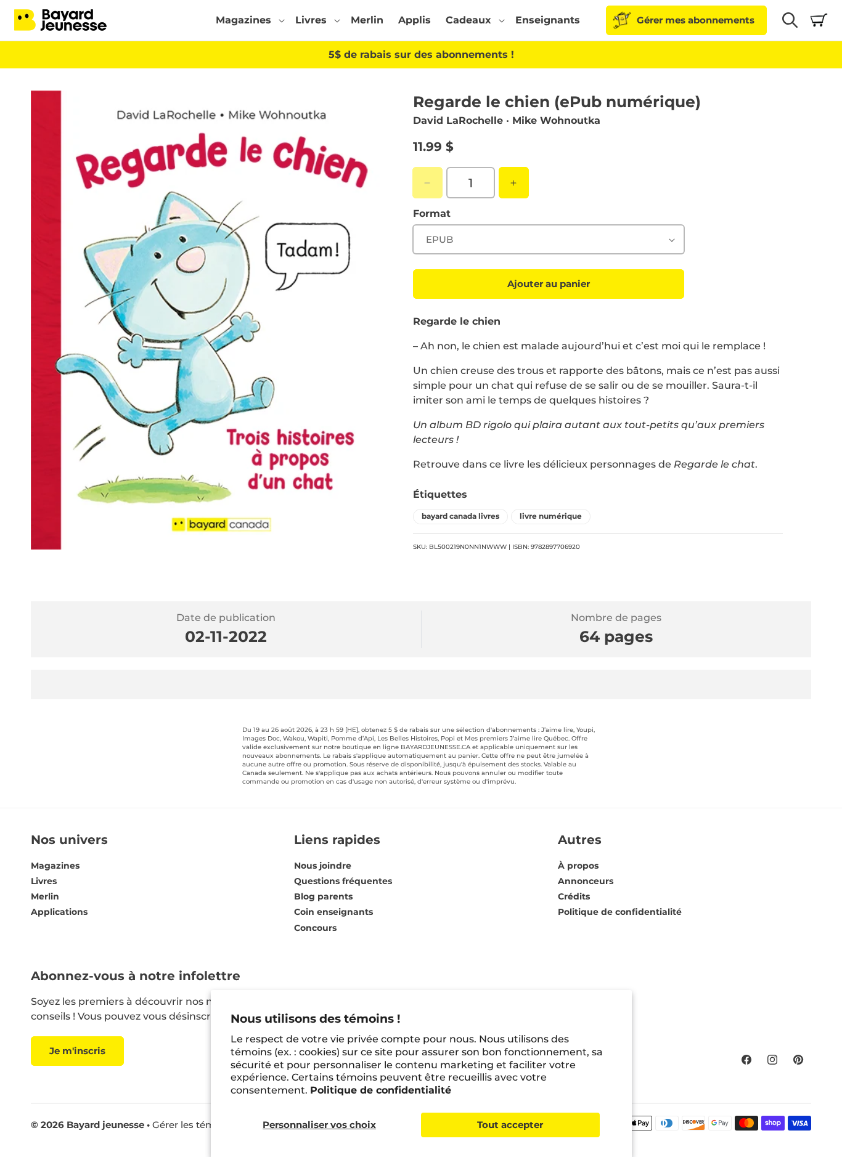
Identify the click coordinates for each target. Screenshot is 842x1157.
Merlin (45, 897)
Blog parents (323, 897)
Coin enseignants (333, 912)
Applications (59, 912)
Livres (44, 881)
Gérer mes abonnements (695, 20)
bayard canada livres (460, 516)
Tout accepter (510, 1125)
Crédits (574, 897)
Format (432, 213)
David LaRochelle (458, 120)
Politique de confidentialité (380, 1090)
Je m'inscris (77, 1051)
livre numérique (551, 516)
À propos (578, 865)
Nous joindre (322, 865)
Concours (315, 927)
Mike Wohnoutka (556, 120)
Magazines (55, 865)
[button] (248, 20)
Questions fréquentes (343, 881)
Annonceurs (585, 881)
